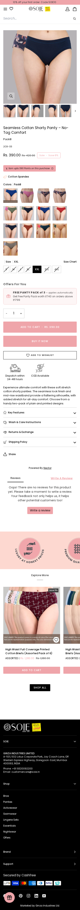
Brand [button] (7, 851)
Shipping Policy (17, 442)
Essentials (9, 825)
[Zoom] (11, 96)
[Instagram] (28, 896)
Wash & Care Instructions (24, 422)
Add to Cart (31, 670)
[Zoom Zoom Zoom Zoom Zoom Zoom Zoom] (40, 67)
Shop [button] (6, 783)
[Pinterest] (21, 896)
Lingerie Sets (11, 819)
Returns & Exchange (21, 432)
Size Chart (70, 261)
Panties (7, 802)
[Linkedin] (36, 896)
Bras (6, 796)
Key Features (16, 412)
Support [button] (8, 864)
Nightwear (9, 831)
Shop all (40, 687)
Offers (6, 837)
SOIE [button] (6, 741)
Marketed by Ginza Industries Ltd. (40, 905)
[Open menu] (5, 9)
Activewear (10, 808)
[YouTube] (44, 896)
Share (12, 454)
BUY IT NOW (40, 341)
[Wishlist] (9, 9)
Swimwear (9, 813)
